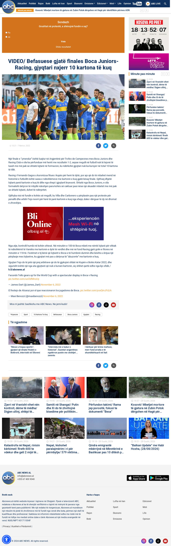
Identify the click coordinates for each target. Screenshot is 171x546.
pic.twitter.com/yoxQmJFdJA (96, 290)
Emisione (89, 3)
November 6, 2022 (51, 285)
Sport (69, 3)
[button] (6, 539)
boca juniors (72, 314)
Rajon (41, 3)
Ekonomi (78, 3)
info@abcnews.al (25, 476)
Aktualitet (22, 3)
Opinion (127, 3)
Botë (48, 3)
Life (119, 3)
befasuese (57, 314)
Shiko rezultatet (63, 47)
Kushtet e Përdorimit (21, 526)
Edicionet (101, 3)
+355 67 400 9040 (26, 479)
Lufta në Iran (58, 3)
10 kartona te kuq (41, 314)
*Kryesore (14, 314)
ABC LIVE (155, 4)
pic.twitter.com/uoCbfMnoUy (23, 279)
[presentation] (163, 74)
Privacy (6, 526)
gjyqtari (86, 314)
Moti (112, 3)
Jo (9, 37)
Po (9, 32)
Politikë (32, 3)
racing (97, 314)
